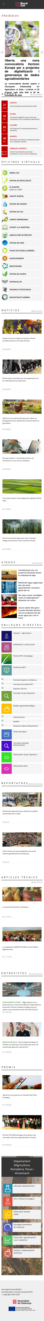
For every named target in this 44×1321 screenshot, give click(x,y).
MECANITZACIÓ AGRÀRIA (20, 297)
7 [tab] (27, 84)
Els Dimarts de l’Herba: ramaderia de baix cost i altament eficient (24, 141)
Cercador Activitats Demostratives (21, 744)
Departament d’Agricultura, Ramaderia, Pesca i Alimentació (22, 1167)
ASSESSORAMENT (17, 258)
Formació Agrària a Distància (25, 680)
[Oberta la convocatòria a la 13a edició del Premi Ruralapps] (22, 1082)
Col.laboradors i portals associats (15, 1292)
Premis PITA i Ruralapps (23, 656)
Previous (2, 52)
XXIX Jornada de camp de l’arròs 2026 (23, 106)
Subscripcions (19, 717)
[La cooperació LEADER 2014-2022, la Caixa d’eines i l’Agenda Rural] (22, 934)
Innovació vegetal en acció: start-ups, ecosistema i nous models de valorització (24, 118)
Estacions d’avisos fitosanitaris (25, 726)
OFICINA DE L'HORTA (18, 274)
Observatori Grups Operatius (25, 754)
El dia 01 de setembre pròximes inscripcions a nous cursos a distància (23, 153)
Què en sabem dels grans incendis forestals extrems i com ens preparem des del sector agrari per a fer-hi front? (29, 613)
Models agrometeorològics (24, 706)
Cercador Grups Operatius (24, 693)
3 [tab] (13, 84)
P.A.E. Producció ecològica (24, 1199)
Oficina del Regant (18, 204)
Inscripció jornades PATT (23, 684)
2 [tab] (9, 84)
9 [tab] (35, 84)
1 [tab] (5, 84)
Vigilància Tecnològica (20, 289)
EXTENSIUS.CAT (16, 282)
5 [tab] (20, 84)
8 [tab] (31, 84)
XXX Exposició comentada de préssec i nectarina (24, 129)
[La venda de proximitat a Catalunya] (22, 894)
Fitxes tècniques (20, 731)
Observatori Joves (20, 766)
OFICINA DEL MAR (17, 243)
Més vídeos (38, 563)
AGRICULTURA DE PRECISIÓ (21, 235)
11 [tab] (20, 87)
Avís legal (5, 1289)
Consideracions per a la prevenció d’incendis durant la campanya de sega (29, 572)
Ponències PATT (19, 667)
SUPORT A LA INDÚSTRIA (20, 227)
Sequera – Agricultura (22, 633)
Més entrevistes (37, 974)
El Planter (16, 188)
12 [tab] (24, 87)
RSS (31, 1292)
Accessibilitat (15, 1289)
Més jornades (37, 95)
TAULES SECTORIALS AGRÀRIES (22, 250)
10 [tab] (38, 84)
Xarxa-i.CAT (14, 173)
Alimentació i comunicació (24, 644)
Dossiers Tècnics (20, 689)
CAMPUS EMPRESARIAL (19, 219)
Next (42, 52)
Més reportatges (36, 784)
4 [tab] (16, 84)
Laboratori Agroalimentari (24, 1186)
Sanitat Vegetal (17, 196)
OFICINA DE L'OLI (16, 212)
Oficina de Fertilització (20, 180)
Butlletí (16, 721)
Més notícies (38, 311)
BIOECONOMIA (16, 266)
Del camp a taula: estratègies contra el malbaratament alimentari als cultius (30, 597)
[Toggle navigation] (3, 4)
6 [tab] (24, 84)
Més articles (38, 882)
